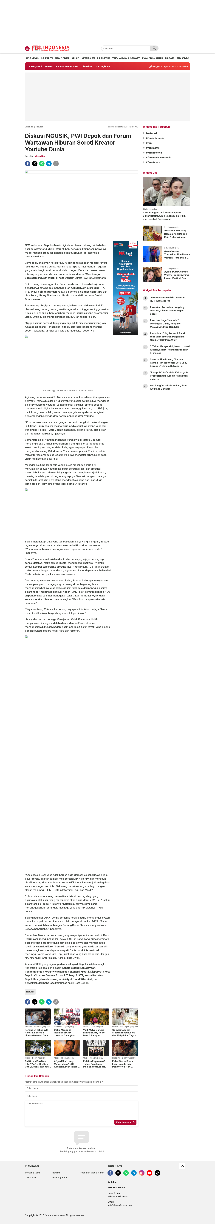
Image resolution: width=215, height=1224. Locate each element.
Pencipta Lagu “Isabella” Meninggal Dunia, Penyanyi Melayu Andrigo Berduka (165, 323)
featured (30, 991)
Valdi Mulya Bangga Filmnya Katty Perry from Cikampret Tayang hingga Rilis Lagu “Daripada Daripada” (94, 1037)
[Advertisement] (107, 22)
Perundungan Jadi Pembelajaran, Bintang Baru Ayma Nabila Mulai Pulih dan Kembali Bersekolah (164, 216)
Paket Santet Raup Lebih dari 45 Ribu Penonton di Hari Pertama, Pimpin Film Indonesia (124, 1066)
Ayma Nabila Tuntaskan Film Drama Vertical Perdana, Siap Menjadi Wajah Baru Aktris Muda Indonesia (177, 259)
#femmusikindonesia (158, 157)
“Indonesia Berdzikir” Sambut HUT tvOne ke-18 (167, 299)
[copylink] (56, 163)
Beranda (29, 126)
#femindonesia (155, 138)
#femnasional (154, 152)
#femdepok (153, 162)
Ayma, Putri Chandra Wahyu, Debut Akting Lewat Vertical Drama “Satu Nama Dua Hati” (176, 276)
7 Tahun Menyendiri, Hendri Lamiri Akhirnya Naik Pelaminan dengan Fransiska (170, 349)
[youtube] (149, 1173)
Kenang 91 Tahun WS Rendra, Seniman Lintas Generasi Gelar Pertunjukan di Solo (37, 1034)
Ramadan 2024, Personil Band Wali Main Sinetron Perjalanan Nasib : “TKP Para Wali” (167, 336)
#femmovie (153, 147)
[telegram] (49, 163)
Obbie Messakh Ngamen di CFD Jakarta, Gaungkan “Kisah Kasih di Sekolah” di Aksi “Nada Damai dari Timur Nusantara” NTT (66, 1038)
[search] (154, 48)
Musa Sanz (41, 156)
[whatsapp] (42, 163)
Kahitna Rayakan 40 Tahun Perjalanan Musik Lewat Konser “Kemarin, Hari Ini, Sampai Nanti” (94, 1066)
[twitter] (34, 163)
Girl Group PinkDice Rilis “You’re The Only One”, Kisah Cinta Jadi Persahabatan (37, 1065)
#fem (149, 142)
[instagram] (141, 1173)
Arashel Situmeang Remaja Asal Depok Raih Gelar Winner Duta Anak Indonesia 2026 (176, 237)
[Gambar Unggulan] (81, 204)
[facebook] (27, 163)
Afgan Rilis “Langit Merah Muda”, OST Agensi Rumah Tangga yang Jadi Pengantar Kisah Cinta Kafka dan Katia (66, 1068)
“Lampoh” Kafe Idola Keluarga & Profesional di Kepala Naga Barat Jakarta (169, 375)
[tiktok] (157, 1173)
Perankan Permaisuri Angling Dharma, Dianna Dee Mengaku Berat (167, 310)
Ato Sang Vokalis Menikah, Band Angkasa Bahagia (168, 387)
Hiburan (40, 126)
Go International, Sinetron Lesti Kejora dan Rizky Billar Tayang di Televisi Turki (124, 1034)
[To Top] (182, 1166)
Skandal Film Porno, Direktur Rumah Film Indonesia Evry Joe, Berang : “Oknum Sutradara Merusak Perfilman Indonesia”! (168, 364)
